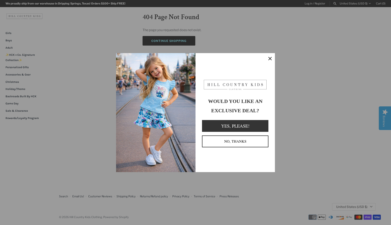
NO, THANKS (235, 141)
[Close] (270, 58)
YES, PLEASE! (235, 126)
